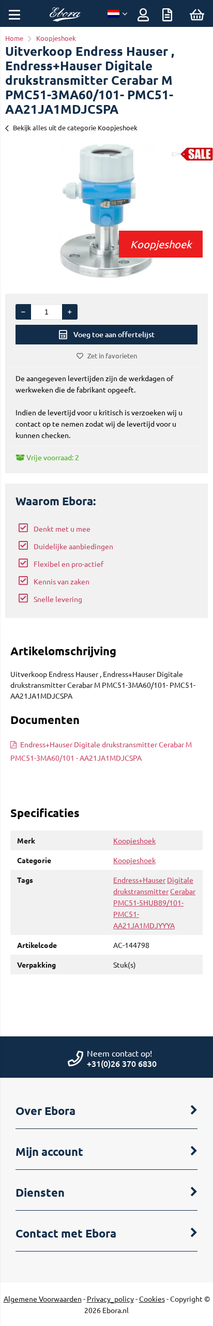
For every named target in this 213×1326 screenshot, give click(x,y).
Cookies (152, 1298)
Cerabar (182, 891)
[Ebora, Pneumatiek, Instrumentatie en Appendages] (65, 18)
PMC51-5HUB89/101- (148, 902)
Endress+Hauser (139, 879)
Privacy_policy (110, 1298)
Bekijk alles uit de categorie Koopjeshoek (75, 127)
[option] (106, 211)
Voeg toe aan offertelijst (114, 334)
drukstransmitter (141, 891)
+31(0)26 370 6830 (122, 1063)
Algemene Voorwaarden (43, 1298)
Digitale (180, 879)
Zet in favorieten (112, 355)
